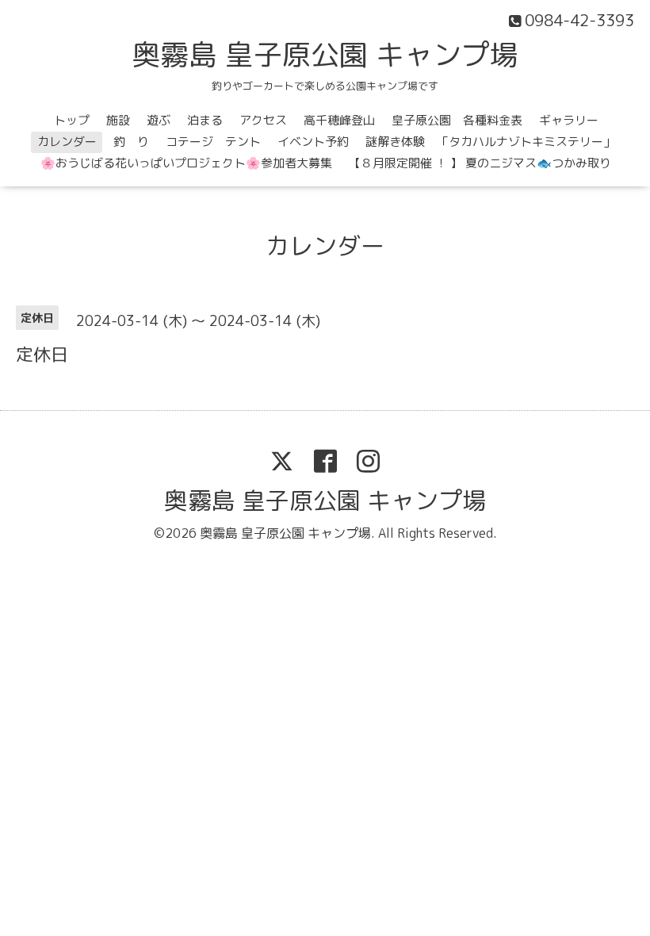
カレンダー (67, 141)
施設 (118, 120)
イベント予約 (313, 141)
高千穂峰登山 (339, 120)
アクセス (263, 120)
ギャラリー (568, 120)
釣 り (131, 141)
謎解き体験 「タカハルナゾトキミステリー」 (490, 141)
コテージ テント (213, 141)
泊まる (205, 120)
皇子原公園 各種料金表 (457, 120)
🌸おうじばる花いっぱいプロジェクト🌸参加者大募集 (186, 163)
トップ (72, 120)
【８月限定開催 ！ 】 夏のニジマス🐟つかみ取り (480, 163)
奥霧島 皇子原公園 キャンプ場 (325, 54)
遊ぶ (158, 120)
